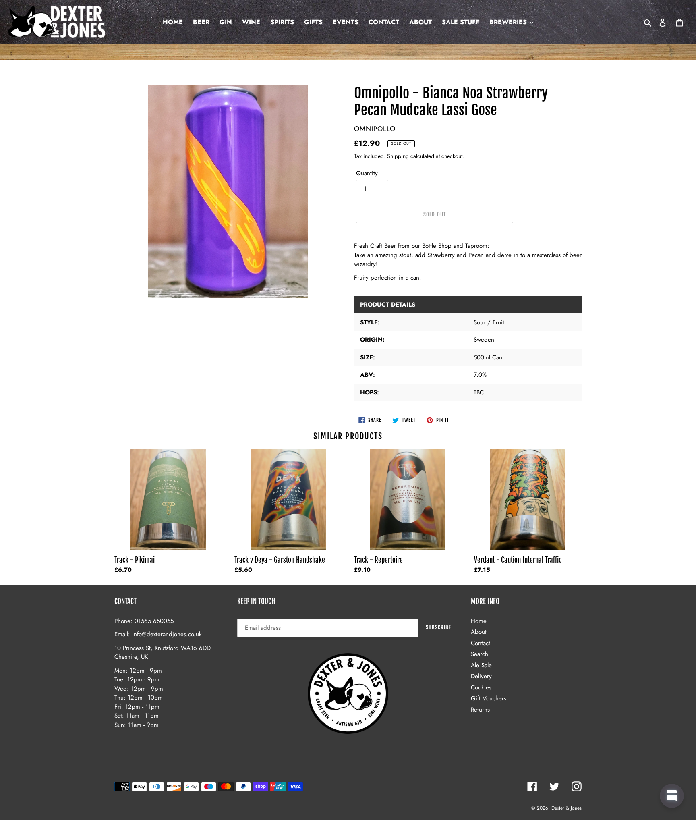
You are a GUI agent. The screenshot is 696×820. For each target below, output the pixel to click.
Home (479, 621)
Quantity (367, 173)
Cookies (481, 687)
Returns (480, 709)
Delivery (481, 676)
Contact (480, 643)
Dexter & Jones (566, 808)
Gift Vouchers (488, 698)
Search (479, 654)
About (479, 631)
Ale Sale (481, 665)
